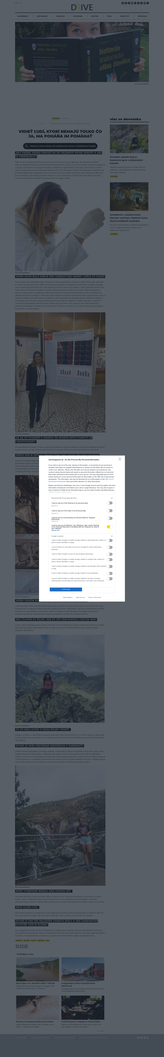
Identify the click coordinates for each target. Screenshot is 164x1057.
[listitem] (82, 498)
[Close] (120, 460)
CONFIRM (66, 589)
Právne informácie (94, 597)
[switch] (110, 502)
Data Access (80, 597)
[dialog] (82, 529)
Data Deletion (68, 597)
